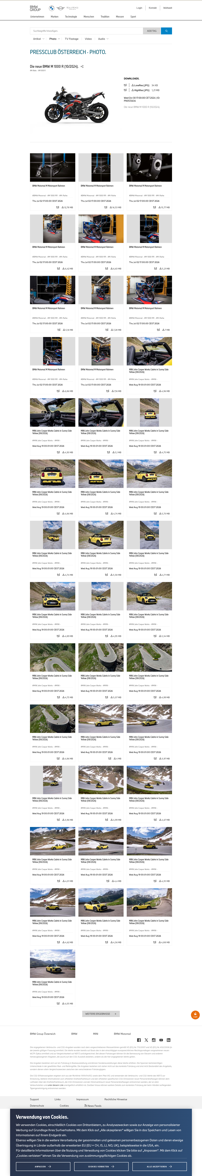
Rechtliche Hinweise (115, 1099)
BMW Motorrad (122, 1033)
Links (58, 1099)
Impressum (82, 1099)
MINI (95, 1033)
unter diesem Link (55, 1085)
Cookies (64, 1105)
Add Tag (152, 30)
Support (34, 1099)
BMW (74, 1033)
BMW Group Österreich (43, 1033)
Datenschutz (37, 1105)
